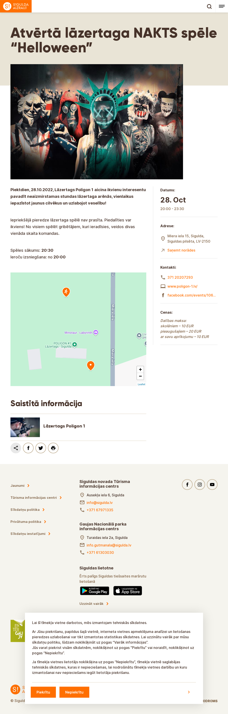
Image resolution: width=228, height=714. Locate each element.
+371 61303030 (100, 552)
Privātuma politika (25, 522)
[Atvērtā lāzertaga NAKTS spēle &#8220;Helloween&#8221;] (90, 366)
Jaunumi (17, 485)
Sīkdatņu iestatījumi (27, 534)
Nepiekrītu (74, 692)
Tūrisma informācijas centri (33, 497)
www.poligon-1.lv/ (182, 286)
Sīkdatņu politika (25, 509)
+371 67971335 (100, 510)
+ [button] (140, 369)
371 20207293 (180, 277)
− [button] (140, 376)
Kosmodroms (205, 701)
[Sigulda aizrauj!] (107, 6)
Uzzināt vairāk (91, 603)
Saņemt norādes (181, 250)
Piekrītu (43, 692)
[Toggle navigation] (221, 6)
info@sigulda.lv (100, 502)
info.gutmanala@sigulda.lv (109, 545)
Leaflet (141, 384)
